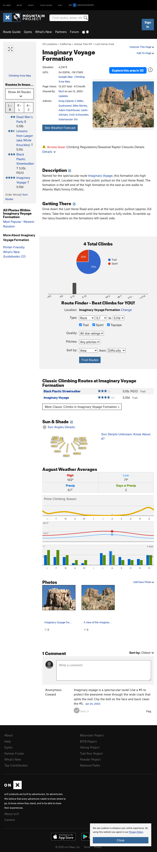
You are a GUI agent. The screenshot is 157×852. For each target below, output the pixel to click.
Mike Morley (80, 105)
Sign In (148, 24)
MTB (19, 5)
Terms (87, 846)
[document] (120, 834)
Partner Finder (14, 753)
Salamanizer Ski (68, 119)
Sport (99, 325)
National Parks (90, 765)
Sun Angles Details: (67, 441)
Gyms (28, 32)
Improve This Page (141, 46)
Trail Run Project (91, 753)
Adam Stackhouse (69, 110)
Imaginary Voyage (100, 175)
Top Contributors (16, 765)
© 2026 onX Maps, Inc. (67, 846)
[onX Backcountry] (81, 5)
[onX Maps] (13, 788)
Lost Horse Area (104, 44)
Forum (74, 32)
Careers (9, 820)
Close (120, 840)
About (8, 735)
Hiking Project (89, 747)
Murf (61, 91)
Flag (148, 711)
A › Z (28, 107)
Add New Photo (142, 582)
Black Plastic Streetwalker (25, 158)
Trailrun (46, 5)
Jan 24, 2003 (92, 703)
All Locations (49, 44)
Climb (7, 5)
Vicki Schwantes (78, 114)
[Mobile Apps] (85, 32)
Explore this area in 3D (128, 70)
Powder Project (90, 759)
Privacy (98, 846)
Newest (29, 221)
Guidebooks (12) (14, 256)
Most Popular (12, 221)
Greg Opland (65, 100)
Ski (60, 5)
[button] (97, 104)
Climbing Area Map (20, 75)
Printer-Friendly (14, 247)
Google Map (65, 76)
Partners (61, 32)
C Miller (79, 100)
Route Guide (12, 32)
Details (47, 151)
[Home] (26, 17)
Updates (63, 96)
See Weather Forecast (60, 127)
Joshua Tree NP (83, 44)
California (65, 44)
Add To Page (144, 53)
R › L (19, 107)
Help (7, 741)
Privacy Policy (136, 832)
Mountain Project (92, 735)
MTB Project (88, 741)
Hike (31, 5)
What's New (43, 32)
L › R (10, 107)
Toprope (116, 325)
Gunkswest (65, 105)
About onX (11, 814)
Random (9, 226)
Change (126, 310)
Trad (85, 325)
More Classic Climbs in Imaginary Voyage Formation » (82, 407)
